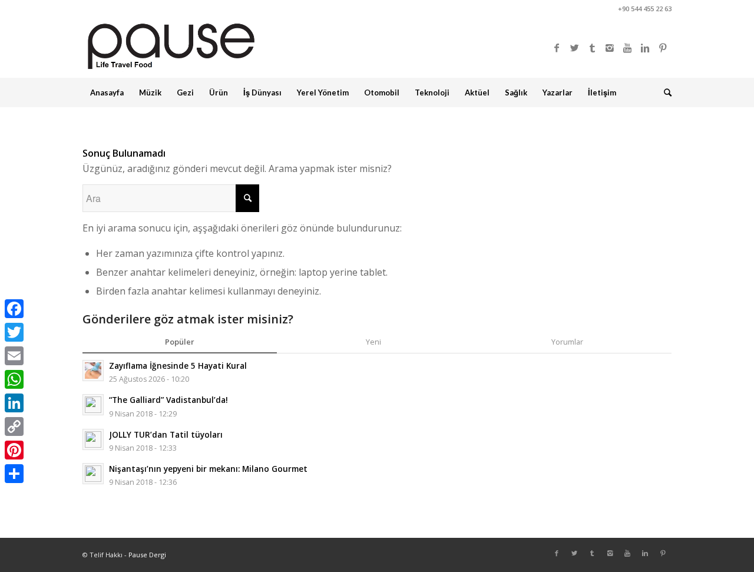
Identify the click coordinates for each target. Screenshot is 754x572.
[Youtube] (627, 48)
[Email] (14, 356)
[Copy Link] (14, 426)
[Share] (14, 473)
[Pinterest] (663, 48)
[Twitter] (574, 48)
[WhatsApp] (14, 379)
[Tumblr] (592, 48)
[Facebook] (557, 48)
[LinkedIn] (14, 403)
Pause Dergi (147, 554)
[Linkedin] (645, 48)
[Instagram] (610, 48)
